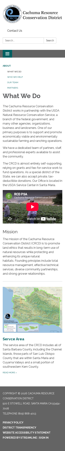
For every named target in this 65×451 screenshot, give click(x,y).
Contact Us (14, 30)
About (7, 66)
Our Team (12, 82)
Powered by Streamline (20, 437)
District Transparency (19, 427)
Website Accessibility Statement (27, 432)
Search (50, 40)
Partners (12, 88)
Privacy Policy (13, 422)
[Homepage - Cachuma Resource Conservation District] (32, 14)
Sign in (44, 437)
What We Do (14, 71)
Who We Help (15, 77)
